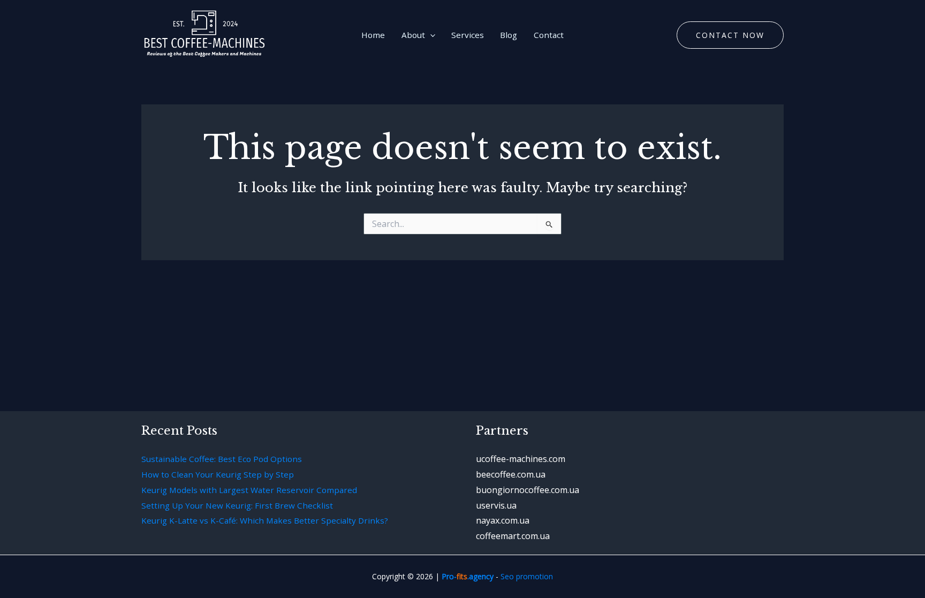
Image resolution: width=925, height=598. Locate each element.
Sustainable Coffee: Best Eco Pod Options (221, 458)
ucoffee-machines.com (520, 459)
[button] (430, 34)
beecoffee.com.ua (510, 474)
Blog (508, 34)
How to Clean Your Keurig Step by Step (217, 474)
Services (467, 34)
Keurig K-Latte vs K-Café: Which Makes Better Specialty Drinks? (264, 520)
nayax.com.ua (502, 520)
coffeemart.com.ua (513, 536)
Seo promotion (527, 576)
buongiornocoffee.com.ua (527, 490)
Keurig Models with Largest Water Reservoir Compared (249, 490)
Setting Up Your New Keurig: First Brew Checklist (237, 505)
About (413, 34)
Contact (549, 34)
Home (373, 34)
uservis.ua (496, 505)
